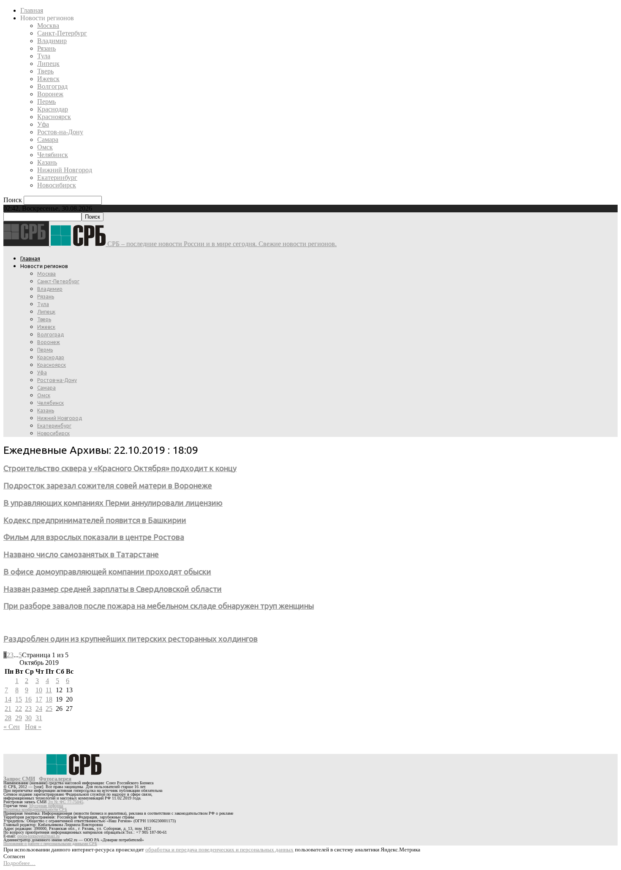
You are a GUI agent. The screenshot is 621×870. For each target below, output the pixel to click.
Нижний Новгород (64, 169)
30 (28, 717)
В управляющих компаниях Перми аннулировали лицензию (113, 503)
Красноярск (54, 116)
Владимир (52, 40)
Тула (43, 56)
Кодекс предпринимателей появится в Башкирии (94, 520)
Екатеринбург (57, 177)
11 (49, 690)
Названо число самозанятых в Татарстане (81, 554)
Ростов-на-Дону (60, 132)
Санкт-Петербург (62, 33)
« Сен (11, 726)
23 (28, 708)
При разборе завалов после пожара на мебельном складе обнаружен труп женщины (158, 606)
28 (8, 717)
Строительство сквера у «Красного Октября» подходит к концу (120, 468)
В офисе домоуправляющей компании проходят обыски (107, 571)
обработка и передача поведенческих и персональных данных (219, 849)
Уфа (43, 124)
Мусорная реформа (46, 805)
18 (49, 699)
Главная (31, 10)
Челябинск (52, 154)
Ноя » (33, 726)
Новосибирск (56, 185)
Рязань (46, 48)
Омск (45, 147)
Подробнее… (19, 863)
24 (38, 708)
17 (38, 699)
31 (38, 717)
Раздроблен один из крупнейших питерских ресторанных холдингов (130, 638)
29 (18, 717)
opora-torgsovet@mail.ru (38, 836)
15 (18, 699)
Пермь (46, 101)
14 (8, 699)
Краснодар (52, 109)
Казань (47, 162)
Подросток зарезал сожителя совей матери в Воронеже (107, 485)
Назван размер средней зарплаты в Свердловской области (112, 589)
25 (49, 708)
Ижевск (48, 78)
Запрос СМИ (19, 778)
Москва (48, 25)
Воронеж (50, 94)
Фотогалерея (55, 778)
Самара (47, 139)
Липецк (48, 63)
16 (28, 699)
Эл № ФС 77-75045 (65, 802)
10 (38, 690)
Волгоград (52, 86)
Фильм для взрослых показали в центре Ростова (93, 537)
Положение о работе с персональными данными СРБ (50, 843)
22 (18, 708)
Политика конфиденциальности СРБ (35, 809)
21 (8, 708)
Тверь (45, 71)
